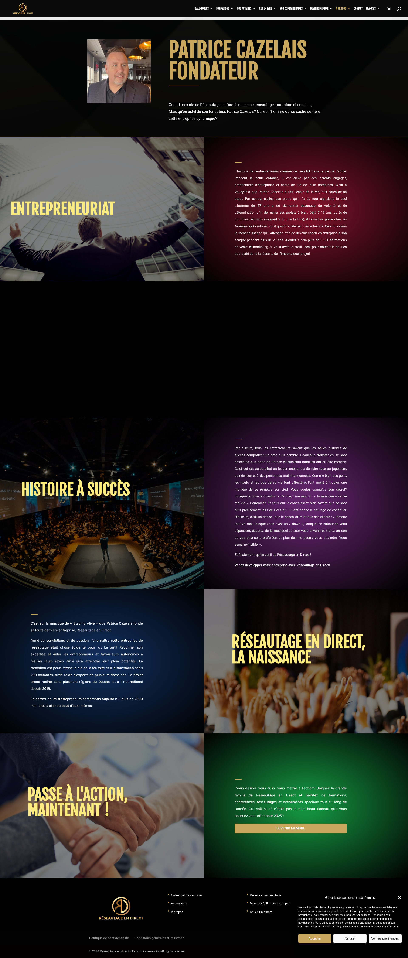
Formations (222, 8)
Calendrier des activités (187, 895)
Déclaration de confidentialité (362, 949)
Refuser (350, 938)
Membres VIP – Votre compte (269, 903)
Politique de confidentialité (109, 938)
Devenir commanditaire (265, 895)
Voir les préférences (385, 938)
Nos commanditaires (291, 8)
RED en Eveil (265, 8)
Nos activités (244, 8)
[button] (399, 898)
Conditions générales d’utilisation (159, 938)
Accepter (315, 938)
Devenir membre (319, 8)
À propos (341, 8)
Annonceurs (179, 903)
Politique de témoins (331, 949)
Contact (358, 8)
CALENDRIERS (202, 8)
